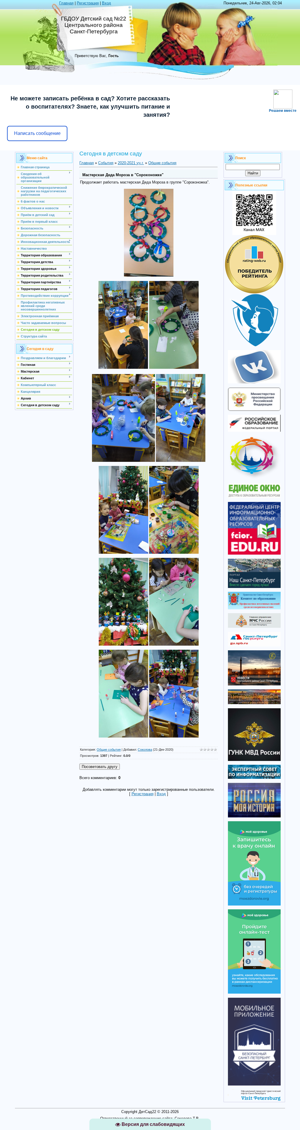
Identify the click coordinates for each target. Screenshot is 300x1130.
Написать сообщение (37, 133)
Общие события (162, 163)
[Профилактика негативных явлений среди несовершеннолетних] (254, 608)
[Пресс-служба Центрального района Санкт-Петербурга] (254, 703)
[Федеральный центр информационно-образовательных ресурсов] (254, 553)
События (105, 163)
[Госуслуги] (254, 645)
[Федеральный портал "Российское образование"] (254, 430)
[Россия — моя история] (254, 816)
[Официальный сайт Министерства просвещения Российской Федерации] (254, 409)
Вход (106, 3)
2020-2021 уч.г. (131, 163)
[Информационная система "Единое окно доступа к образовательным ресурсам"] (254, 497)
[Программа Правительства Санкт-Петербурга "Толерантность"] (254, 478)
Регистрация (88, 3)
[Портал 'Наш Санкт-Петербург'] (254, 586)
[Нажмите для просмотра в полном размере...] (148, 275)
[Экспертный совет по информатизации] (254, 777)
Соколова (145, 749)
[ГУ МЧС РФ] (254, 626)
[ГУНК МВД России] (254, 759)
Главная (66, 3)
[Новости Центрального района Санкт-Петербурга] (254, 684)
